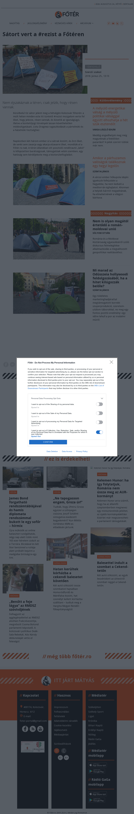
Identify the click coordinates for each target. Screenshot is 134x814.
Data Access (67, 451)
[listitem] (67, 398)
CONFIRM (48, 442)
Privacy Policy (82, 451)
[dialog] (67, 407)
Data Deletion (52, 451)
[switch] (99, 404)
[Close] (112, 362)
